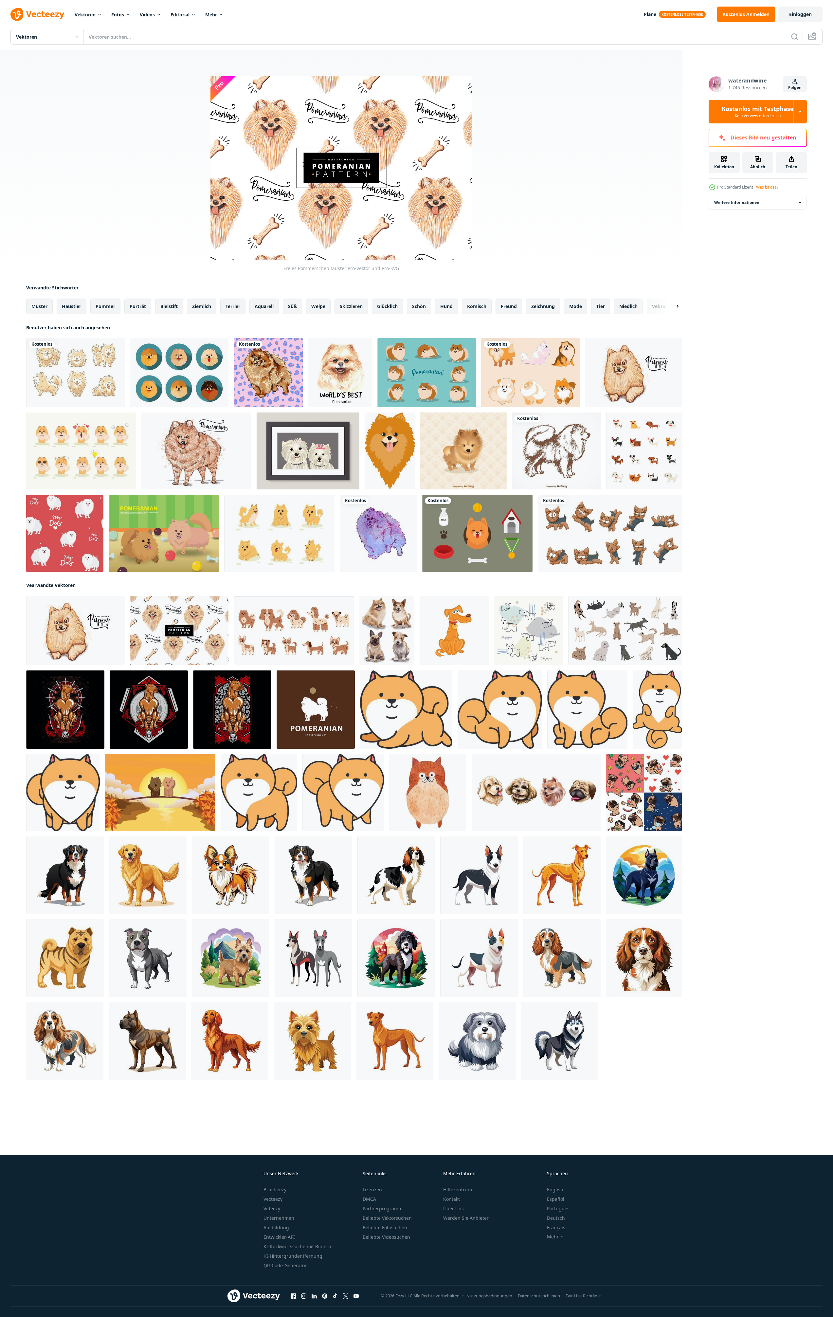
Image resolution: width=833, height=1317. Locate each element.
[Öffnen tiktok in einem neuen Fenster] (335, 1296)
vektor (659, 306)
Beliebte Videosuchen (386, 1237)
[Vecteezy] (37, 14)
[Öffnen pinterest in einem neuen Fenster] (324, 1296)
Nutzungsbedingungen (489, 1296)
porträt (138, 306)
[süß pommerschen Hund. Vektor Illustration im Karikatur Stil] (259, 792)
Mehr (211, 14)
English (555, 1189)
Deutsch (556, 1218)
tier (600, 306)
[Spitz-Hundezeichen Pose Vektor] (279, 533)
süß (292, 306)
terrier (233, 306)
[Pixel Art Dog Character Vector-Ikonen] (644, 450)
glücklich (387, 306)
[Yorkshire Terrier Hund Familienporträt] (308, 450)
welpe (318, 306)
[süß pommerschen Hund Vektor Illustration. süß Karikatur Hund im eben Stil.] (63, 792)
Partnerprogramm (383, 1208)
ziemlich (201, 306)
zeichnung (543, 306)
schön (419, 306)
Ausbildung (276, 1227)
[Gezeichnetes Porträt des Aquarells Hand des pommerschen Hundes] (340, 372)
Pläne (650, 14)
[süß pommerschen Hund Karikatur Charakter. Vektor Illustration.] (406, 709)
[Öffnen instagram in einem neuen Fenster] (303, 1296)
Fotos (117, 14)
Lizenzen (372, 1189)
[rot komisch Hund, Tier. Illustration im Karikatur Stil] (454, 630)
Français (556, 1227)
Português (558, 1208)
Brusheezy (274, 1189)
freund (509, 306)
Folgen (795, 87)
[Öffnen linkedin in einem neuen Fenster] (314, 1296)
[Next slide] (671, 306)
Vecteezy (272, 1199)
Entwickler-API (279, 1237)
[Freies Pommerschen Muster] (179, 630)
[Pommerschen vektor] (75, 372)
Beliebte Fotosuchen (385, 1227)
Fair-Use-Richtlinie (583, 1296)
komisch (476, 306)
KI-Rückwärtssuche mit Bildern (297, 1246)
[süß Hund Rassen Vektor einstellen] (294, 630)
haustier (71, 306)
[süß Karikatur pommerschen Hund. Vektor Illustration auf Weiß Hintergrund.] (343, 792)
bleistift (169, 306)
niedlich (628, 306)
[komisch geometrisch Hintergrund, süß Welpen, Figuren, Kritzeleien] (528, 630)
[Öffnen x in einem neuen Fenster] (345, 1296)
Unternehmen (278, 1218)
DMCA (369, 1199)
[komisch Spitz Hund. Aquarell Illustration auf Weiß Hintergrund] (427, 792)
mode (575, 306)
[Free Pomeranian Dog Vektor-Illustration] (463, 450)
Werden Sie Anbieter (466, 1218)
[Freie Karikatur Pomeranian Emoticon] (81, 450)
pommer (105, 306)
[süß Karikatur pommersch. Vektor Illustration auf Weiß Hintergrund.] (500, 709)
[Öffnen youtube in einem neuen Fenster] (356, 1296)
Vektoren (85, 14)
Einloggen (800, 14)
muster (39, 306)
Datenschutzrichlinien (539, 1296)
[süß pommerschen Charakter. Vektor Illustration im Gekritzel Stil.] (657, 709)
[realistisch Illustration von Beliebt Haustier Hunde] (65, 875)
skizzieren (351, 306)
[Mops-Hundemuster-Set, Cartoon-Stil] (644, 792)
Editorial (180, 14)
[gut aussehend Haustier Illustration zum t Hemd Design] (65, 709)
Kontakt (451, 1199)
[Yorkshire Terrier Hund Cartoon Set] (610, 533)
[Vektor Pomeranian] (477, 533)
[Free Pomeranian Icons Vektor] (179, 372)
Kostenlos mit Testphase (758, 112)
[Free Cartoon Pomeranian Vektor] (426, 372)
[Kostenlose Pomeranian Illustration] (164, 533)
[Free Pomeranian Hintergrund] (633, 372)
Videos (147, 14)
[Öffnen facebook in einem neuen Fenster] (293, 1296)
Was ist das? (767, 187)
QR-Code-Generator (285, 1265)
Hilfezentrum (457, 1189)
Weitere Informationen (736, 202)
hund (446, 306)
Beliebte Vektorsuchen (387, 1218)
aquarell (264, 306)
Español (555, 1199)
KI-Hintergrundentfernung (292, 1256)
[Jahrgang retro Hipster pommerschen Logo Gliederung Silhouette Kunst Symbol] (316, 709)
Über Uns (453, 1208)
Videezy (271, 1208)
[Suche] (795, 37)
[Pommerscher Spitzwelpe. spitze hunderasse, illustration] (390, 450)
